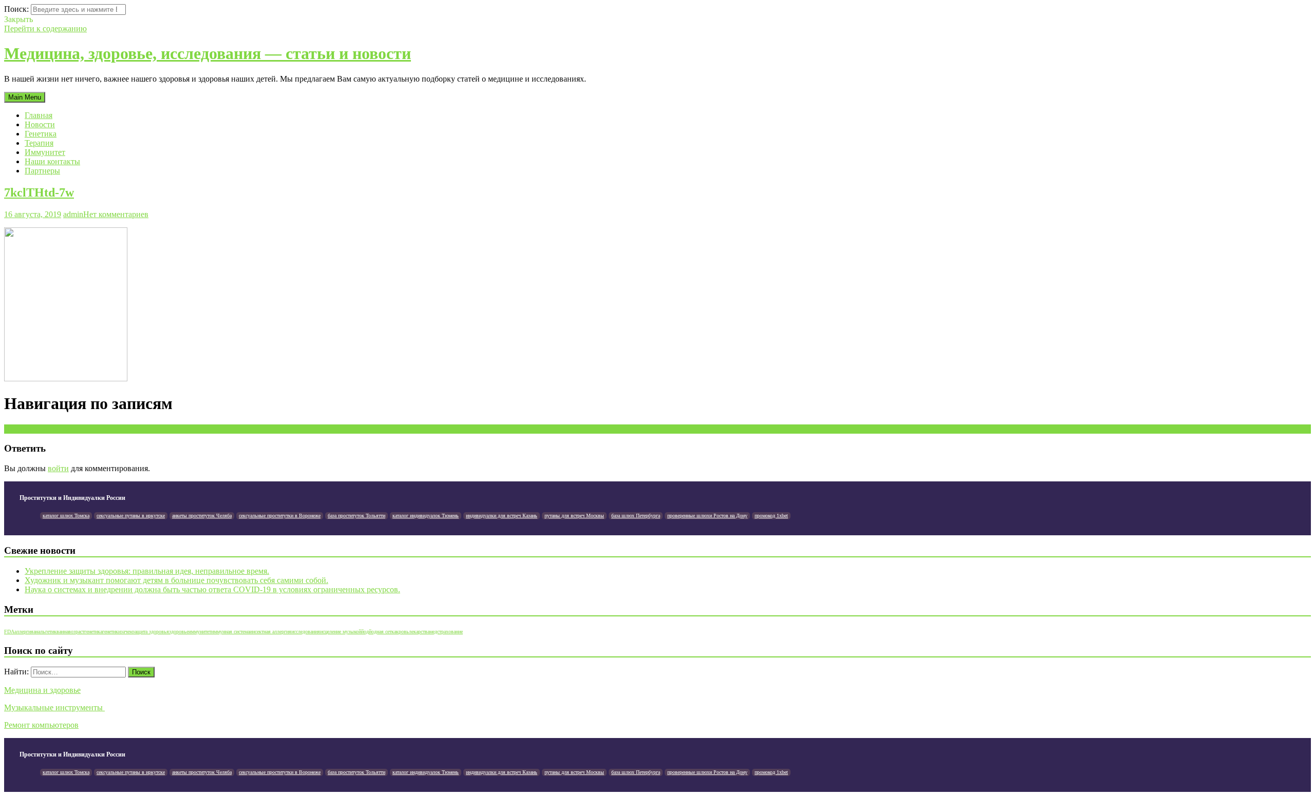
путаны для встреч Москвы (574, 515)
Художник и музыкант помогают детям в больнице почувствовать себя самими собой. (176, 580)
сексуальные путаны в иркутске (131, 515)
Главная (38, 115)
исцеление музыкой (340, 631)
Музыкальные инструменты (54, 707)
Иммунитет (45, 152)
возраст (76, 631)
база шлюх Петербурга (635, 515)
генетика (93, 631)
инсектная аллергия (270, 631)
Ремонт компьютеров (41, 725)
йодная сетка (382, 631)
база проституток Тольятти (356, 515)
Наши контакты (52, 161)
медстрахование (446, 631)
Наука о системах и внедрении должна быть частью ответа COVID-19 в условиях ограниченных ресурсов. (212, 589)
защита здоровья (151, 631)
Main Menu (24, 97)
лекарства (419, 631)
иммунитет (200, 631)
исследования (305, 631)
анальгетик (45, 631)
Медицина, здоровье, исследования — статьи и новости (207, 53)
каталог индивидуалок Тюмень (425, 515)
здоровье (179, 631)
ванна (62, 631)
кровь (402, 631)
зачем (127, 631)
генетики (111, 631)
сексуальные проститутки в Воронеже (280, 515)
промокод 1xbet (771, 515)
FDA (9, 631)
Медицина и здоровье (42, 690)
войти (58, 468)
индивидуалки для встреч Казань (501, 515)
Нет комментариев (115, 214)
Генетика (41, 133)
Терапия (39, 143)
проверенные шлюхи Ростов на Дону (707, 515)
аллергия (23, 631)
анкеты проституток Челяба (202, 515)
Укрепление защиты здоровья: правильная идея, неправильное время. (147, 571)
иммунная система (230, 631)
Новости (40, 124)
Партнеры (42, 170)
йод (365, 631)
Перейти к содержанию (45, 28)
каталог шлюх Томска (66, 515)
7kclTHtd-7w (39, 192)
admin (73, 214)
